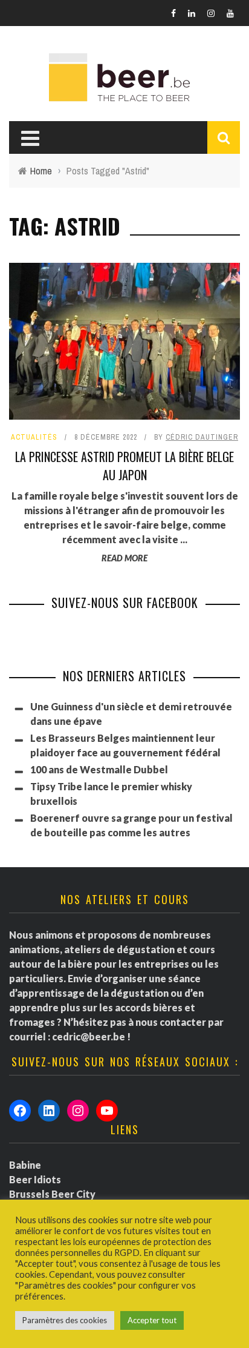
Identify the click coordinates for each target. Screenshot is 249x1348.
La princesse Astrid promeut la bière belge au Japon (124, 466)
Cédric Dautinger (202, 437)
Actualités (34, 437)
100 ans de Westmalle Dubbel (99, 769)
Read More (124, 558)
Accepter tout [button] (152, 1320)
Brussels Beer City (52, 1194)
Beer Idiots (35, 1179)
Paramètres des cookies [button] (64, 1320)
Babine (25, 1165)
